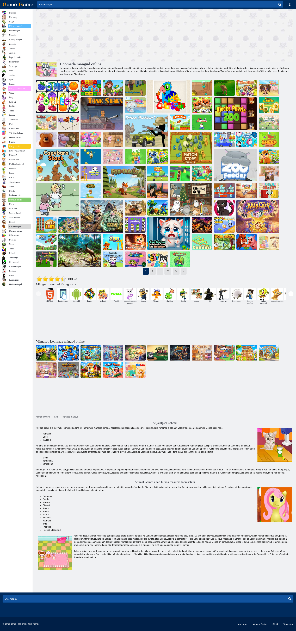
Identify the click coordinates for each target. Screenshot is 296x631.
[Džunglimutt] (157, 353)
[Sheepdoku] (269, 242)
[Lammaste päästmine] (269, 139)
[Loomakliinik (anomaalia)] (113, 353)
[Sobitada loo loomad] (191, 148)
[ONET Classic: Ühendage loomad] (224, 190)
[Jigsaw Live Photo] (269, 173)
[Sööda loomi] (269, 353)
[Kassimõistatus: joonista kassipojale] (135, 353)
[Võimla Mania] (113, 139)
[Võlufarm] (246, 88)
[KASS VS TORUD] (46, 242)
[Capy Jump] (180, 122)
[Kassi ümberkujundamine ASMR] (46, 370)
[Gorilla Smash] (202, 225)
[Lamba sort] (46, 225)
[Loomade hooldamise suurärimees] (224, 225)
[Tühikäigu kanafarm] (91, 370)
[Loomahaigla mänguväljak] (68, 370)
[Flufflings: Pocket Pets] (224, 353)
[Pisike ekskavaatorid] (202, 88)
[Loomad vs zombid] (157, 208)
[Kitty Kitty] (191, 199)
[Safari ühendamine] (113, 370)
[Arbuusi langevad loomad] (180, 259)
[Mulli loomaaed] (202, 173)
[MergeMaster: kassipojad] (113, 156)
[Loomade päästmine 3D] (180, 173)
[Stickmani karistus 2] (146, 131)
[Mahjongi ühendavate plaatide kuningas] (269, 105)
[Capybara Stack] (57, 165)
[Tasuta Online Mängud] (18, 4)
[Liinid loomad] (46, 139)
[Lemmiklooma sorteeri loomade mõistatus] (135, 225)
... (160, 271)
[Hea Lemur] (157, 156)
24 (176, 271)
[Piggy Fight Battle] (246, 242)
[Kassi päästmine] (202, 122)
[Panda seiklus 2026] (91, 353)
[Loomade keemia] (269, 190)
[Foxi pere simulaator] (135, 88)
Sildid (275, 624)
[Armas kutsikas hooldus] (269, 88)
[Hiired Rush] (46, 353)
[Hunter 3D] (79, 250)
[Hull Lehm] (102, 216)
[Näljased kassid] (246, 190)
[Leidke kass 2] (57, 199)
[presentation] (38, 293)
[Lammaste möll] (269, 122)
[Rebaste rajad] (124, 182)
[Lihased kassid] (246, 139)
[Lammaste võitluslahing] (157, 173)
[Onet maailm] (202, 105)
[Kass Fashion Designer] (224, 208)
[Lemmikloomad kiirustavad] (135, 156)
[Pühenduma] (202, 242)
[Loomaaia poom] (91, 88)
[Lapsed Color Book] (168, 96)
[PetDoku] (135, 370)
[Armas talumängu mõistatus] (246, 353)
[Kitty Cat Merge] (91, 173)
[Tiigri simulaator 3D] (224, 88)
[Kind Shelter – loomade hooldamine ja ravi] (168, 233)
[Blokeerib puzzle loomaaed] (235, 113)
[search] (279, 4)
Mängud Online (260, 624)
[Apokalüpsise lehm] (224, 139)
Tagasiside (288, 624)
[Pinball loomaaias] (68, 139)
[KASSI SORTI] (202, 353)
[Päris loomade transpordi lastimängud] (135, 208)
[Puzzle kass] (157, 259)
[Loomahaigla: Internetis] (180, 353)
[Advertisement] (100, 35)
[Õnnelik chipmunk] (269, 156)
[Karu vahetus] (68, 353)
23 (168, 271)
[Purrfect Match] (135, 242)
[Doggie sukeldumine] (91, 156)
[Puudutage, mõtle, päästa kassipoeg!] (68, 225)
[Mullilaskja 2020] (113, 259)
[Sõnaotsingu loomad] (224, 242)
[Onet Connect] (57, 96)
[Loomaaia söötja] (235, 165)
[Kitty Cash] (257, 216)
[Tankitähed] (102, 113)
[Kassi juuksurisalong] (135, 259)
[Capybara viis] (91, 190)
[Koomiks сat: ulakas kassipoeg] (157, 190)
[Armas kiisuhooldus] (135, 105)
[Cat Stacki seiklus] (46, 122)
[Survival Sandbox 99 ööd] (46, 259)
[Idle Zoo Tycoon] (113, 242)
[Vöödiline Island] (113, 88)
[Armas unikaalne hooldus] (91, 139)
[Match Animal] (68, 122)
